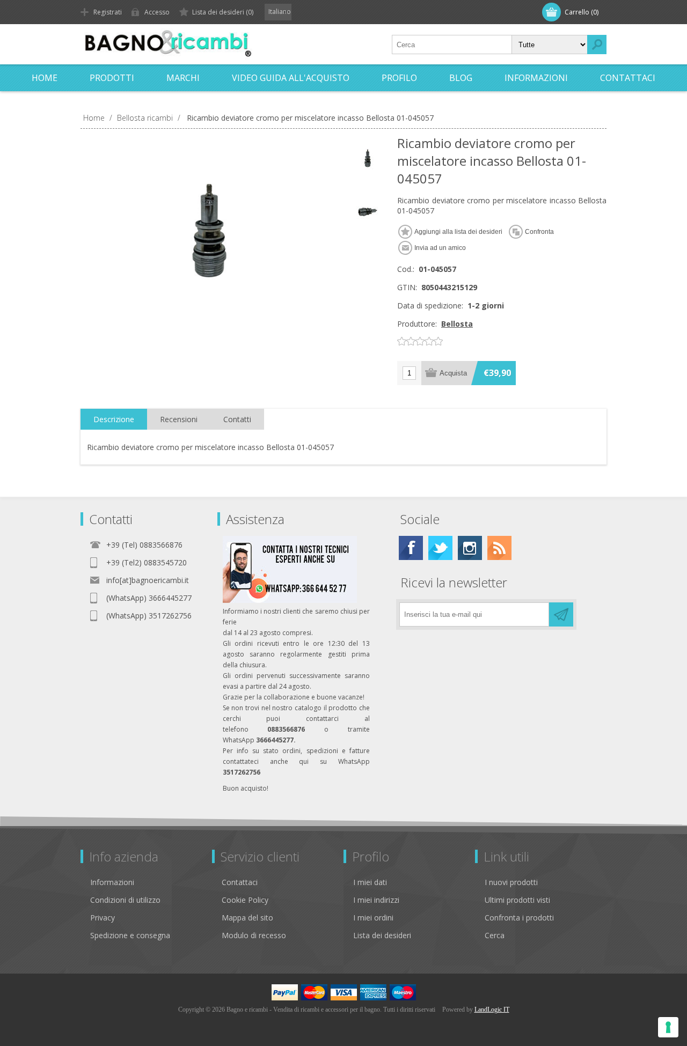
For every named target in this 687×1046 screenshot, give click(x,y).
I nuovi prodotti (511, 882)
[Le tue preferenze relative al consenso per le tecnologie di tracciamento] (668, 1027)
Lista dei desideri (382, 935)
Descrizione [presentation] (113, 419)
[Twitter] (440, 548)
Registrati (107, 12)
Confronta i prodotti (519, 917)
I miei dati (370, 882)
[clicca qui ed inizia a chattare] (290, 600)
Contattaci (240, 882)
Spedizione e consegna (130, 935)
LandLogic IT (491, 1009)
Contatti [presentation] (237, 419)
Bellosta (457, 324)
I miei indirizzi (376, 900)
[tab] (114, 419)
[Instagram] (470, 548)
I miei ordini (373, 917)
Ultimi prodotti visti (517, 900)
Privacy (102, 917)
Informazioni (112, 882)
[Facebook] (411, 548)
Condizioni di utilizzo (125, 900)
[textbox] (452, 44)
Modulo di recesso (254, 935)
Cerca (495, 935)
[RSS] (499, 548)
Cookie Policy (245, 900)
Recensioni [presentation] (179, 419)
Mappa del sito (247, 917)
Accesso (157, 12)
